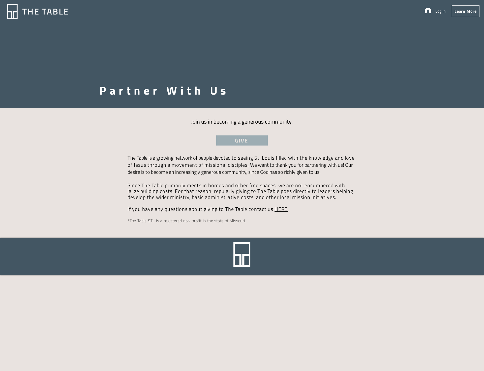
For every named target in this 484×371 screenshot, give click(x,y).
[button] (465, 11)
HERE (281, 209)
